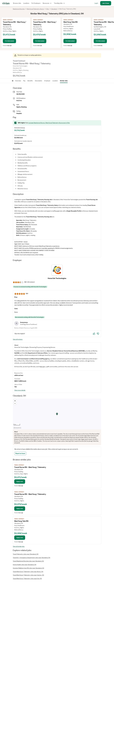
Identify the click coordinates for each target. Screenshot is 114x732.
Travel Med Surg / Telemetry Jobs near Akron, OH (28, 572)
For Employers (36, 3)
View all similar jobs (18, 546)
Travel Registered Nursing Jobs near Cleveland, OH (28, 561)
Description (38, 81)
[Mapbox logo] (17, 428)
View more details (19, 390)
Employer (47, 81)
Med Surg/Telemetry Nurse (35, 9)
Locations (26, 3)
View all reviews (18, 339)
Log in (96, 3)
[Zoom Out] (15, 403)
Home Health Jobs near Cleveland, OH (24, 565)
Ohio (47, 9)
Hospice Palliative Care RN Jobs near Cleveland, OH (28, 568)
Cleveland (54, 9)
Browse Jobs (17, 3)
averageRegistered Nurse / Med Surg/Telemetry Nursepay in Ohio (49, 123)
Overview (18, 81)
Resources (46, 3)
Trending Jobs (58, 3)
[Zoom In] (15, 401)
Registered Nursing (19, 9)
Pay (24, 81)
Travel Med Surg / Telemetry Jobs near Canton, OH (28, 575)
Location (55, 81)
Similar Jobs (64, 81)
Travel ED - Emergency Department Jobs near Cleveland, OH (31, 558)
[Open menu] (12, 81)
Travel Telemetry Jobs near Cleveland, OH (25, 554)
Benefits (30, 81)
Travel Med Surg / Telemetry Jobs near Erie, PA (27, 578)
